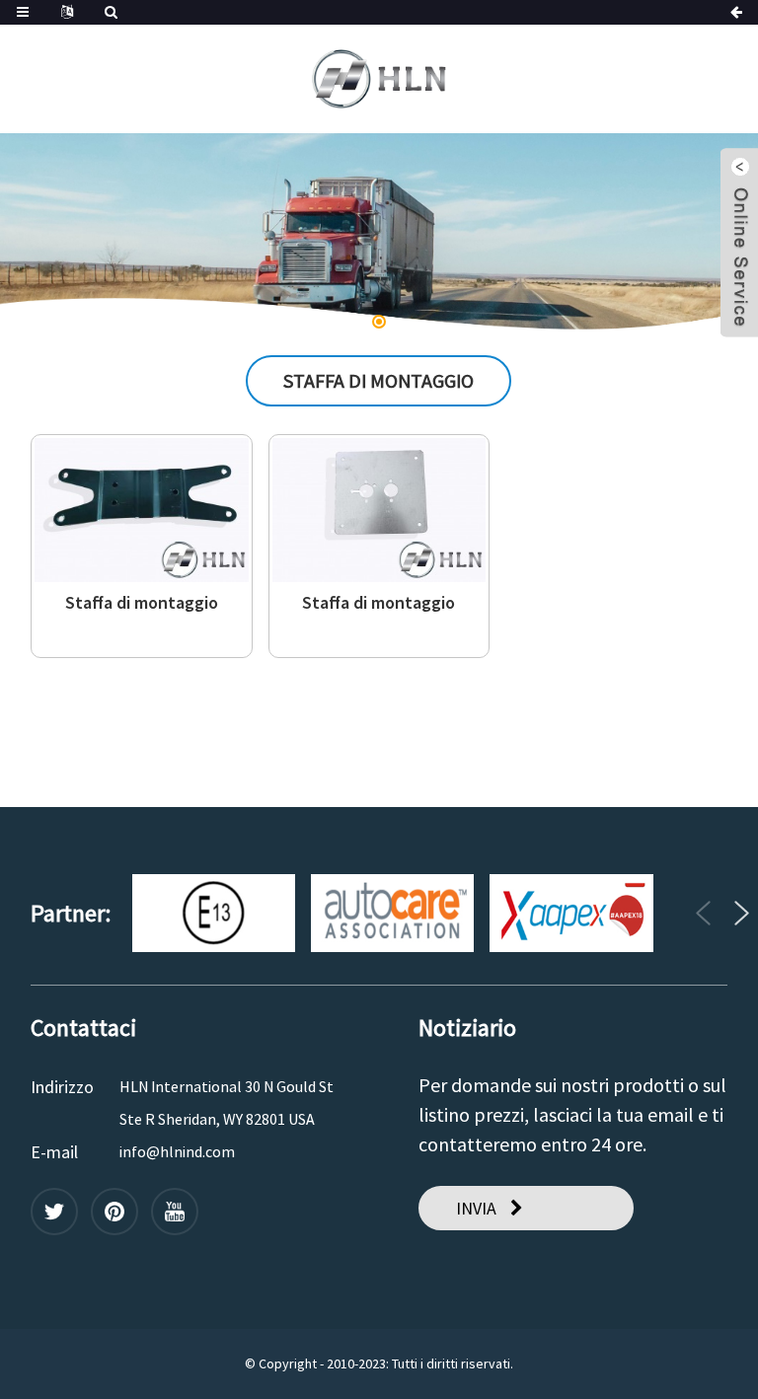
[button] (66, 232)
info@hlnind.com (177, 1151)
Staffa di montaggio (141, 603)
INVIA (476, 1208)
